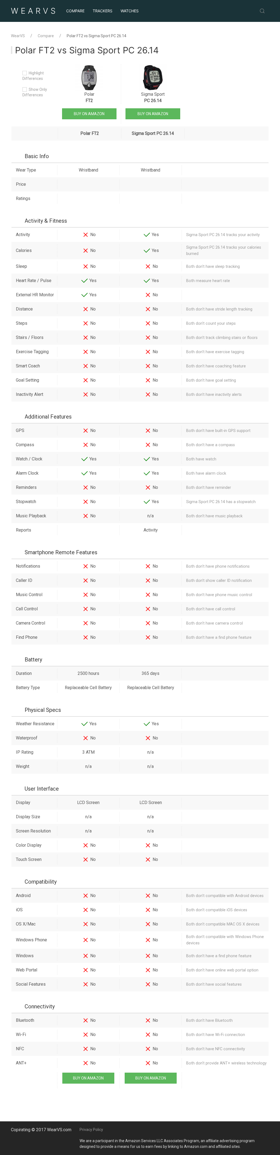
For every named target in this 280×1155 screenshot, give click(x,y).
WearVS (18, 36)
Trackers (102, 10)
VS (34, 11)
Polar (89, 97)
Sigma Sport (153, 97)
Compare (75, 10)
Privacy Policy (91, 1129)
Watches (130, 10)
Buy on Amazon (89, 114)
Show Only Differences (34, 92)
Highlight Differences (33, 76)
